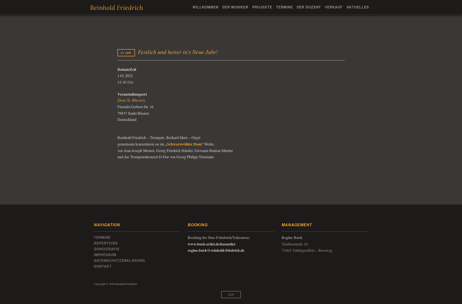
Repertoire (106, 243)
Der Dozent (309, 7)
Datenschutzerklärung (119, 260)
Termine (284, 7)
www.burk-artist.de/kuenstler (212, 244)
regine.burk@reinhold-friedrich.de (216, 250)
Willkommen (205, 7)
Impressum (105, 254)
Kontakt (103, 266)
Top (231, 295)
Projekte (262, 7)
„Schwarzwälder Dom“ (184, 144)
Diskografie (107, 248)
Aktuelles (357, 7)
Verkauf (334, 7)
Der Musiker (235, 7)
